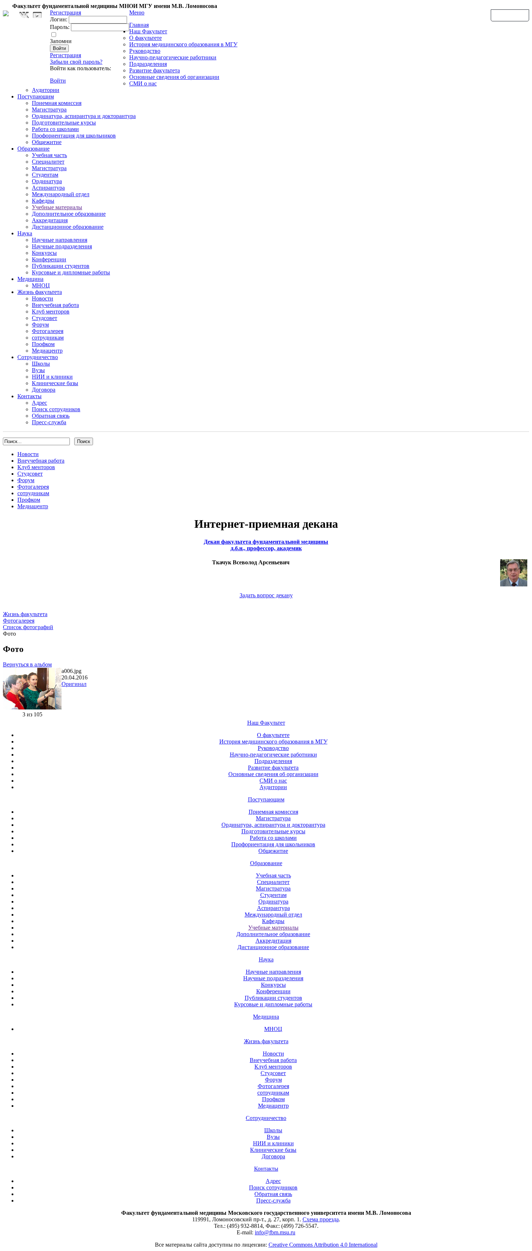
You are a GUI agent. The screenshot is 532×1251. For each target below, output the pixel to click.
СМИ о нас (143, 83)
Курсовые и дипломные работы (71, 272)
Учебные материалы (57, 207)
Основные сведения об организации (174, 77)
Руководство (144, 51)
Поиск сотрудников (56, 409)
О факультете (145, 38)
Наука (24, 233)
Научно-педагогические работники (172, 57)
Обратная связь (510, 15)
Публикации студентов (60, 266)
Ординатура (47, 181)
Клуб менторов (50, 311)
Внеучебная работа (55, 305)
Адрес (39, 403)
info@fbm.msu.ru (275, 1232)
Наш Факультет (148, 31)
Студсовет (44, 318)
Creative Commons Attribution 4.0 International (323, 1245)
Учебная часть (49, 155)
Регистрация (65, 55)
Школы (41, 364)
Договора (43, 390)
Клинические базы (55, 383)
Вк (25, 15)
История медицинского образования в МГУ (183, 44)
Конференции (49, 259)
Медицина (30, 279)
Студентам (45, 175)
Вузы (38, 370)
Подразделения (148, 64)
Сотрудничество (37, 357)
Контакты (29, 396)
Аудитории (45, 90)
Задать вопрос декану (266, 595)
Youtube (37, 15)
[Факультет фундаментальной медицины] (6, 12)
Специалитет (48, 162)
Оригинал (74, 684)
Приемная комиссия (56, 103)
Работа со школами (55, 129)
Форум (40, 324)
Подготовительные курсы (64, 122)
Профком (43, 344)
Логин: (58, 19)
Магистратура (49, 109)
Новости (42, 298)
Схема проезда (321, 1219)
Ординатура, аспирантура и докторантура (84, 116)
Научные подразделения (62, 246)
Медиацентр (47, 351)
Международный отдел (60, 194)
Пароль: (59, 27)
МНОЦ (41, 285)
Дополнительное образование (69, 214)
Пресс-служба (49, 422)
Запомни (61, 41)
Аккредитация (50, 220)
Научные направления (59, 240)
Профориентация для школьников (74, 135)
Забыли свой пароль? (76, 62)
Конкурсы (44, 253)
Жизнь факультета (39, 292)
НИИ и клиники (52, 377)
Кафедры (43, 201)
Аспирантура (48, 188)
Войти (58, 80)
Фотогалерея (47, 331)
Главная (139, 25)
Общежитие (47, 142)
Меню (136, 12)
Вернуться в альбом (27, 664)
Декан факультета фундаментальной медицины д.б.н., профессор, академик (266, 545)
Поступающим (35, 96)
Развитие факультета (154, 70)
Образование (33, 149)
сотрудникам (48, 337)
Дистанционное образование (68, 227)
